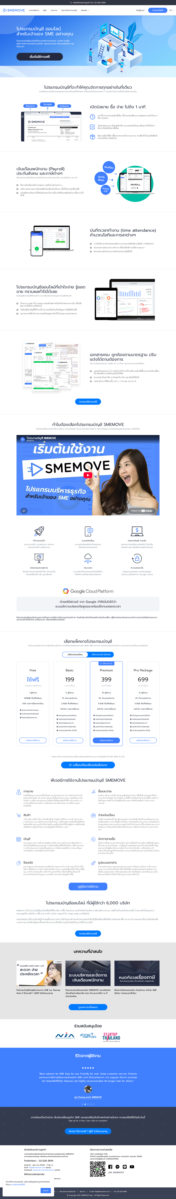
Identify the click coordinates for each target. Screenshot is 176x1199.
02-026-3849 (100, 2)
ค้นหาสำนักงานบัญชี (69, 10)
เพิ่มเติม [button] (84, 10)
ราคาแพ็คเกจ (34, 10)
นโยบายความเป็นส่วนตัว (67, 1191)
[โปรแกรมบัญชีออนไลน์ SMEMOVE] (14, 10)
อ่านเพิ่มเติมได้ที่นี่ (18, 1184)
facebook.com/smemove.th (43, 1170)
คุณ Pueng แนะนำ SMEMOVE (88, 1097)
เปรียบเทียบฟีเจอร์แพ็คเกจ (89, 765)
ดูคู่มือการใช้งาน (88, 886)
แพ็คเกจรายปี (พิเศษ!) (100, 654)
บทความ (54, 10)
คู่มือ (45, 10)
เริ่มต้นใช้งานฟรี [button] (40, 56)
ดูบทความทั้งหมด (88, 1007)
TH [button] (170, 10)
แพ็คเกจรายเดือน (75, 654)
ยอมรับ (46, 1190)
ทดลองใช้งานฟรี (88, 402)
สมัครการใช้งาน (33, 740)
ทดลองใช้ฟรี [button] (157, 10)
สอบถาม (82, 1191)
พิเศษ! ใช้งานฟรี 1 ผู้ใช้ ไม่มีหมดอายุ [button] (88, 1131)
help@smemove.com (37, 1167)
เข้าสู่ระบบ (140, 10)
